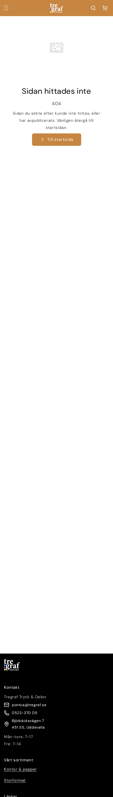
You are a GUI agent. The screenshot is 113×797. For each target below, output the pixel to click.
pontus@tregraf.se (29, 704)
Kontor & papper (20, 769)
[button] (6, 8)
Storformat (15, 780)
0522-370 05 (25, 712)
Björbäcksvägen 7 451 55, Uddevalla (28, 724)
